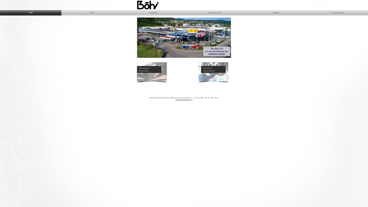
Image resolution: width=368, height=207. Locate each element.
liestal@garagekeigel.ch (184, 100)
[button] (186, 38)
